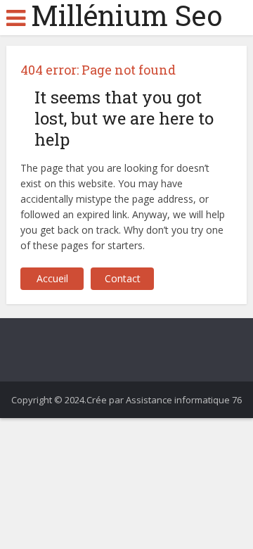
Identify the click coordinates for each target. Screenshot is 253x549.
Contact (123, 278)
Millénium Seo (126, 15)
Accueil (52, 278)
